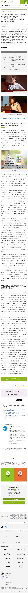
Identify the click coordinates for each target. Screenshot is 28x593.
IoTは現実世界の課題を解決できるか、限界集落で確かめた (16, 60)
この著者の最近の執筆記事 (13, 443)
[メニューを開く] (2, 2)
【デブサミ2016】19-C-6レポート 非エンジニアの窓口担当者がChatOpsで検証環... (14, 416)
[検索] (2, 5)
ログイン (14, 502)
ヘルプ (6, 571)
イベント (3, 542)
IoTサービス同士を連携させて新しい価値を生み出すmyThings (17, 56)
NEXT (24, 385)
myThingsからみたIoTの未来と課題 (16, 118)
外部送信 (7, 584)
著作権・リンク (8, 573)
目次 (14, 52)
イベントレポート (4, 26)
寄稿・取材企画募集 (7, 531)
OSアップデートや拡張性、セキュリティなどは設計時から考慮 (17, 68)
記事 (17, 536)
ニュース (3, 536)
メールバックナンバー (14, 495)
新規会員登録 (14, 499)
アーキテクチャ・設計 (16, 5)
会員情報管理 (7, 575)
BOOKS (18, 542)
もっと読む (5, 418)
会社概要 (7, 579)
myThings (16, 141)
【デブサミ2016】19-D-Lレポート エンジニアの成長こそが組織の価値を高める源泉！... (14, 409)
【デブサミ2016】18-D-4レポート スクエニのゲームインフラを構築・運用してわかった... (14, 413)
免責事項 (7, 577)
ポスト (4, 47)
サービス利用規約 (8, 580)
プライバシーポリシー (9, 582)
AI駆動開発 (7, 5)
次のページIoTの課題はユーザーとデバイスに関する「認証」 (14, 379)
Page (4, 67)
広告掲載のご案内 (21, 531)
